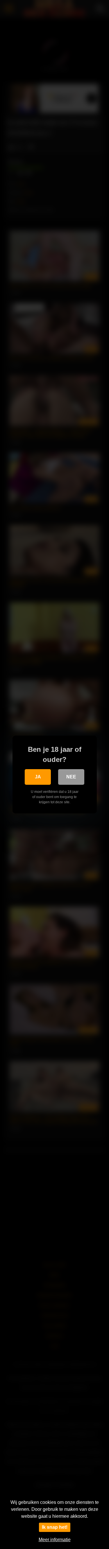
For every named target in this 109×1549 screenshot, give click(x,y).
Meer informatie (55, 1539)
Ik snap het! (54, 1527)
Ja (38, 776)
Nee (71, 776)
